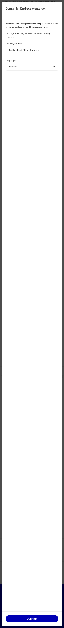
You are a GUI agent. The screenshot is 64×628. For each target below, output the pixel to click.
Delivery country (14, 43)
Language (11, 60)
